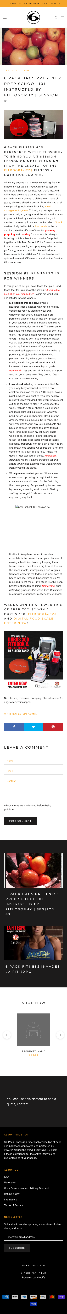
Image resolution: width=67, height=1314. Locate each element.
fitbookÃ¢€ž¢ (18, 170)
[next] (60, 1035)
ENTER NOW (15, 623)
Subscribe (17, 1248)
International (11, 1199)
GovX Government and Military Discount (26, 1188)
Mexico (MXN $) (32, 1265)
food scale (41, 226)
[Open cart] (62, 17)
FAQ (6, 1176)
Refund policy (12, 1193)
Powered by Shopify (33, 1277)
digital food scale (34, 618)
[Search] (56, 17)
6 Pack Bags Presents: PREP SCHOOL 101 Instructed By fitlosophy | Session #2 (31, 904)
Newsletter (10, 1182)
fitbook (59, 222)
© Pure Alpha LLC (33, 1273)
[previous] (7, 1035)
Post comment (20, 821)
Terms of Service (13, 1205)
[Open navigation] (5, 17)
